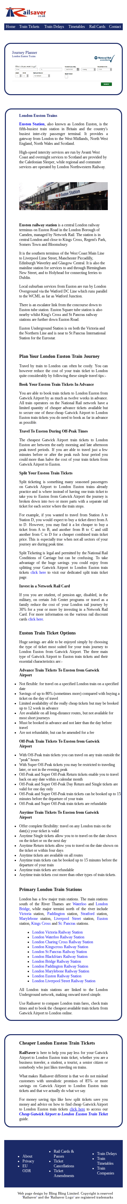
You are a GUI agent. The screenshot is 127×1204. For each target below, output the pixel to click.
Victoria (25, 913)
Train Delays (54, 26)
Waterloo (79, 904)
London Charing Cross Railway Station (62, 942)
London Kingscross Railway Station (60, 947)
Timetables (76, 26)
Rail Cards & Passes (64, 1154)
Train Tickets (29, 26)
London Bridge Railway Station (56, 961)
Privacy (28, 1161)
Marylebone (28, 918)
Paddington (56, 913)
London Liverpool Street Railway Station (63, 981)
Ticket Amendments (64, 1173)
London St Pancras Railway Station (59, 951)
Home (10, 26)
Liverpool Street (67, 918)
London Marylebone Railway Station (60, 971)
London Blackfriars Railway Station (60, 956)
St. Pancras (67, 923)
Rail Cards (97, 26)
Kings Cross (41, 923)
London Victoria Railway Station (57, 932)
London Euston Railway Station (56, 976)
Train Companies (105, 1170)
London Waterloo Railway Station (58, 937)
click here (38, 572)
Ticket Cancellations (64, 1163)
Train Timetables (105, 1161)
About (27, 1156)
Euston (102, 918)
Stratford (87, 913)
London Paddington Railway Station (60, 966)
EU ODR (26, 1168)
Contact (115, 26)
